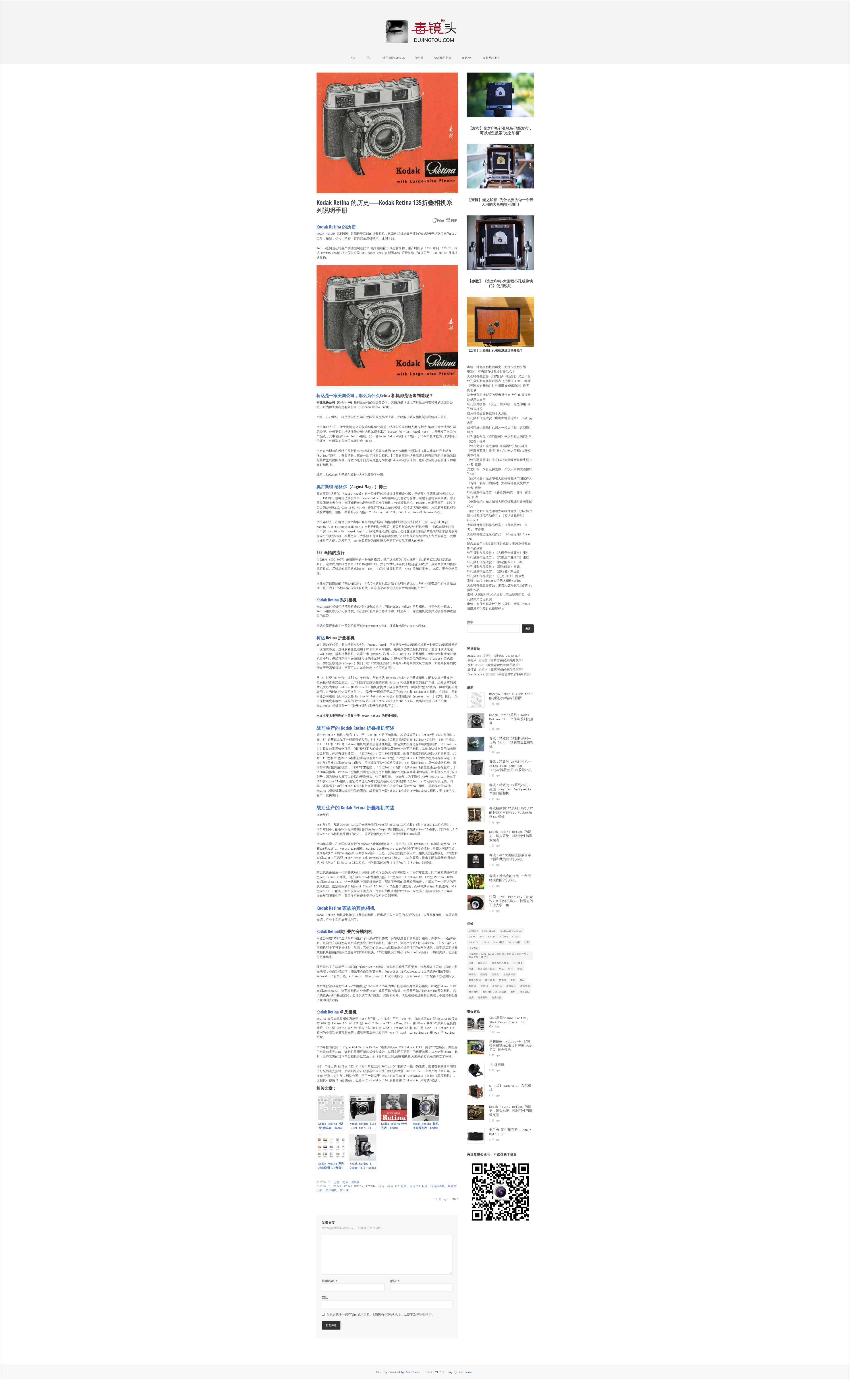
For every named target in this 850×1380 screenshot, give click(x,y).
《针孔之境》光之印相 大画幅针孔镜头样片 (497, 446)
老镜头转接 (475, 980)
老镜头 (495, 974)
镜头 (471, 997)
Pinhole (473, 942)
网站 (325, 1297)
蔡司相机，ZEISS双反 (494, 991)
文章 (345, 1182)
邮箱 (394, 1281)
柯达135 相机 (418, 1186)
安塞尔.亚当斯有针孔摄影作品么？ (491, 371)
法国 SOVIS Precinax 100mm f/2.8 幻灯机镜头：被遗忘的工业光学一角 (511, 901)
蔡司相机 (474, 991)
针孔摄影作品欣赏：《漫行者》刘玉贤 (493, 571)
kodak (337, 1186)
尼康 (471, 968)
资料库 (419, 57)
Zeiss (485, 942)
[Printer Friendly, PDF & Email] (444, 220)
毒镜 (519, 968)
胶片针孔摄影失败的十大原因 (487, 413)
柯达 (381, 1186)
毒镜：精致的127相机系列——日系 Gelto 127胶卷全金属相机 (511, 743)
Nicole (492, 936)
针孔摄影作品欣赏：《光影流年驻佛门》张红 (498, 557)
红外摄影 (498, 1065)
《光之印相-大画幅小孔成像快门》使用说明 (508, 283)
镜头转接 (497, 997)
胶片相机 (331, 1190)
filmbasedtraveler (511, 931)
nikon (515, 936)
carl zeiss (489, 931)
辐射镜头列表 (443, 57)
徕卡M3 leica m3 (506, 655)
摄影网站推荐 (491, 57)
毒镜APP (467, 57)
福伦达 (484, 974)
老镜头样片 (509, 974)
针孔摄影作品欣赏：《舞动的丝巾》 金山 (495, 562)
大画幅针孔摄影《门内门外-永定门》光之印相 (499, 376)
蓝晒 (513, 980)
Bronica (473, 931)
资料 (513, 991)
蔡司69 (484, 986)
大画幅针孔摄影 (500, 963)
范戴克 (502, 980)
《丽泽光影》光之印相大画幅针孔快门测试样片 (499, 478)
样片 (369, 57)
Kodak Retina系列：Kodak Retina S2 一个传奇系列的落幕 (511, 719)
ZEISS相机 (514, 942)
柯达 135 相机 (397, 1186)
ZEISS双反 (499, 942)
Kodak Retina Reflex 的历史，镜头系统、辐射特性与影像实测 (510, 836)
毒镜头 (472, 974)
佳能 (527, 942)
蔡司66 (472, 986)
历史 (336, 1182)
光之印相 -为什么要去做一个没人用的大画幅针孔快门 (507, 202)
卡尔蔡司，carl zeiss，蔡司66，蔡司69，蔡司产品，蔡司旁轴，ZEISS (499, 955)
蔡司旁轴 (525, 986)
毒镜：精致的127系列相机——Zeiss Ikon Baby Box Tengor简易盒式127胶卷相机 (510, 766)
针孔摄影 (524, 991)
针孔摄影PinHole (393, 57)
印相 (471, 963)
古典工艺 (483, 963)
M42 (482, 936)
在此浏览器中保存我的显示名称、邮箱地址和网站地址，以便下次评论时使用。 (380, 1314)
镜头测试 (483, 997)
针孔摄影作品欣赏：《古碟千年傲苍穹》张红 (498, 553)
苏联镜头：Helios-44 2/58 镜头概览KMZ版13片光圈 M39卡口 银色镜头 (510, 1046)
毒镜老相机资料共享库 (505, 660)
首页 (353, 57)
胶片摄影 (490, 980)
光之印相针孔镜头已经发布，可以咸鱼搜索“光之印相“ (506, 130)
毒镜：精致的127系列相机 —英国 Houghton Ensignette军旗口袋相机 (510, 789)
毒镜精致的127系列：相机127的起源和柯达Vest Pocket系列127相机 (511, 812)
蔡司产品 (497, 986)
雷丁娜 (344, 1190)
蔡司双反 (511, 986)
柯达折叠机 (438, 1186)
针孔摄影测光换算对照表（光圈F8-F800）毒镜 (499, 381)
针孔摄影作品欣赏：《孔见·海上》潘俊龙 (495, 576)
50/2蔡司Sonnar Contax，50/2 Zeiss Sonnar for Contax (509, 1022)
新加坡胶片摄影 (486, 968)
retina (370, 1186)
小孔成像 (518, 963)
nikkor (504, 936)
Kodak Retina (353, 1186)
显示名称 (329, 1281)
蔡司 (522, 980)
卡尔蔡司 (474, 948)
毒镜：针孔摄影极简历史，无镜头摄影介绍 (496, 367)
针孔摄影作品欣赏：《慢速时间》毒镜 (493, 566)
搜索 (470, 622)
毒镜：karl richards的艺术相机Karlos (494, 580)
